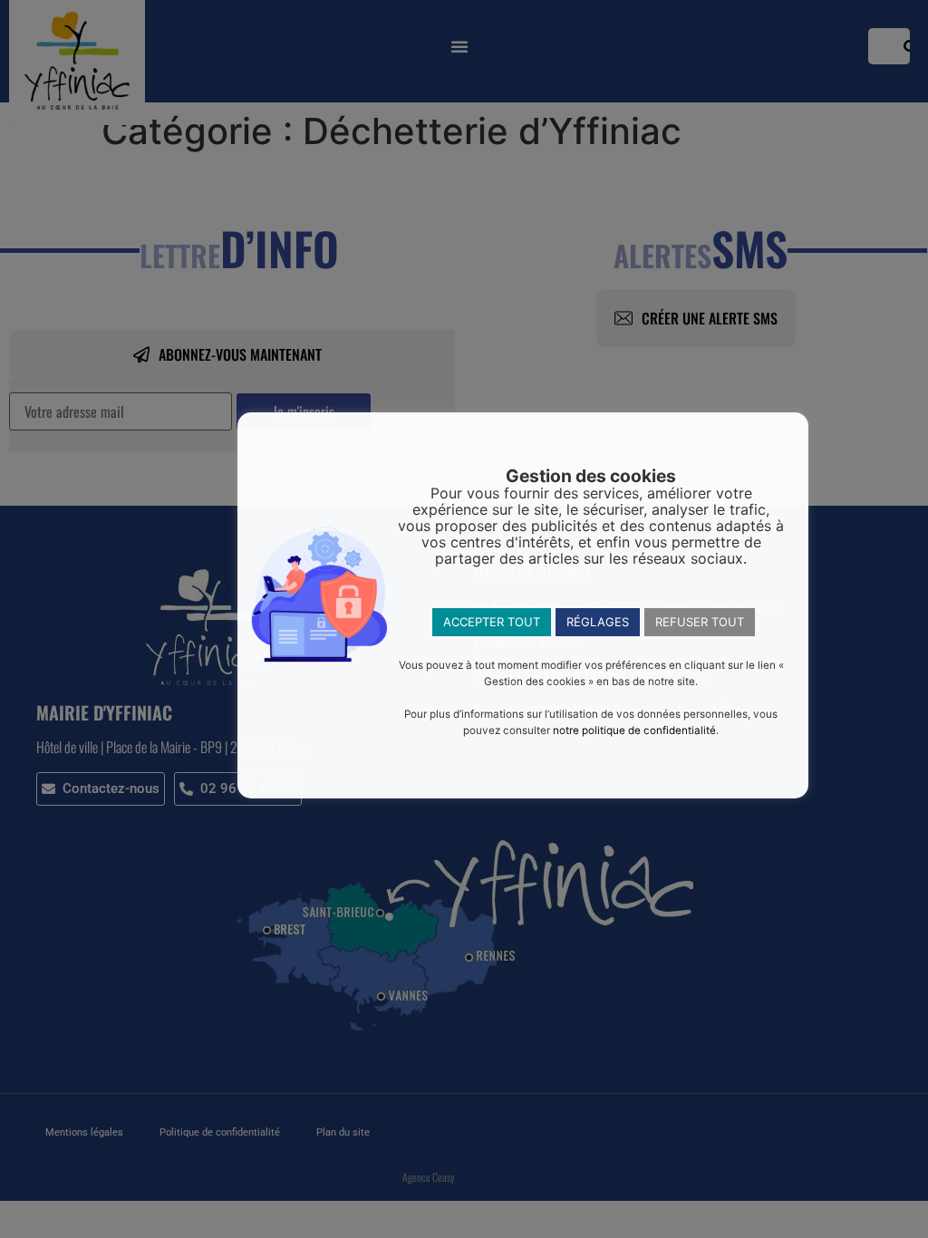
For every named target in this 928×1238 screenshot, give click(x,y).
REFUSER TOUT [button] (699, 621)
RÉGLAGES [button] (597, 621)
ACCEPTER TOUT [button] (491, 621)
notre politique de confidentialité (634, 730)
